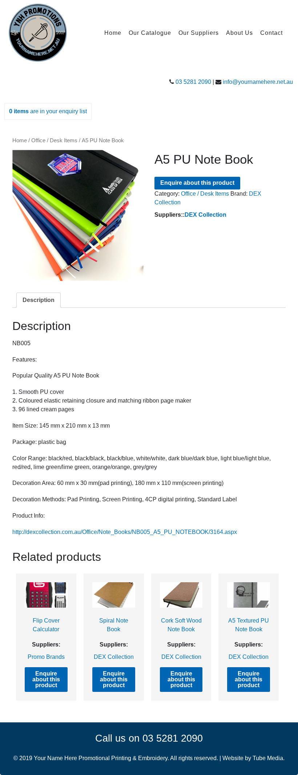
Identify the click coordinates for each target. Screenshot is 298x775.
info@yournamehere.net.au (258, 82)
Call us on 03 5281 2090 (149, 738)
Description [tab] (39, 300)
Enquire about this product (197, 183)
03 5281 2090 (193, 82)
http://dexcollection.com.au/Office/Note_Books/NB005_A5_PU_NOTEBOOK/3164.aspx (124, 532)
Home (19, 140)
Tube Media (268, 758)
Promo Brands (46, 657)
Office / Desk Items (54, 140)
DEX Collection (205, 215)
